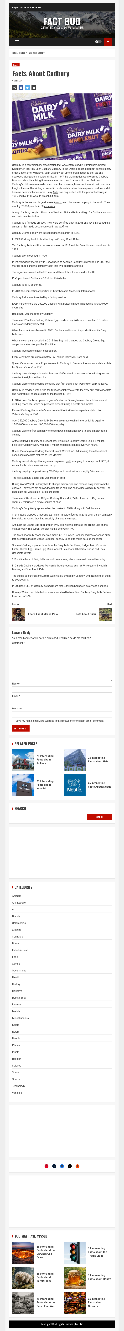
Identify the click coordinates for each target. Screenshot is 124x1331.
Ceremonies (19, 923)
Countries (17, 936)
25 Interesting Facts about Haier (75, 760)
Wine (86, 565)
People (16, 1038)
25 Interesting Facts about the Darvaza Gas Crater (23, 1253)
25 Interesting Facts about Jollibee (23, 760)
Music (15, 1024)
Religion (16, 1058)
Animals (16, 895)
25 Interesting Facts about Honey (75, 1278)
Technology (18, 1086)
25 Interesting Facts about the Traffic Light (75, 1253)
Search (20, 808)
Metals (16, 1011)
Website (17, 708)
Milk (55, 192)
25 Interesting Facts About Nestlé (75, 785)
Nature (16, 1031)
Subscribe (108, 42)
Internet (16, 1004)
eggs (33, 232)
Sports (16, 1079)
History (16, 984)
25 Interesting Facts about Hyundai (23, 785)
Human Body (19, 997)
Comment (18, 643)
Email (16, 696)
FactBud (79, 1324)
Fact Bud (62, 21)
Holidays (17, 990)
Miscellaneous (20, 1018)
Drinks (15, 943)
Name (16, 683)
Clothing (16, 929)
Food (15, 957)
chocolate (41, 176)
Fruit (29, 245)
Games (16, 963)
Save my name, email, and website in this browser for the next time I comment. (60, 720)
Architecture (19, 902)
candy (58, 202)
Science (16, 1065)
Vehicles (17, 1092)
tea (96, 172)
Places (16, 1045)
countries (49, 206)
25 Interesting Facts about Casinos (75, 1303)
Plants (15, 1052)
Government (19, 970)
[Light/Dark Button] (98, 41)
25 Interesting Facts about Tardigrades (23, 1278)
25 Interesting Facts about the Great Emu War (23, 1303)
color (45, 373)
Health (15, 977)
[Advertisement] (62, 852)
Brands (16, 65)
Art (13, 909)
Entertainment (20, 950)
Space (15, 1072)
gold (68, 461)
